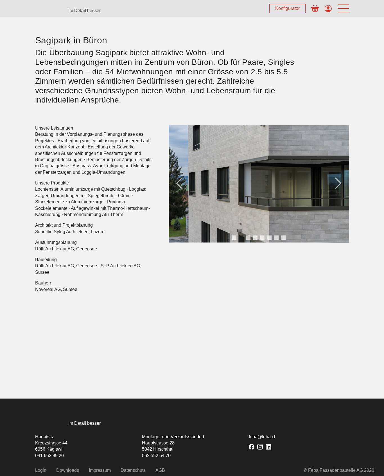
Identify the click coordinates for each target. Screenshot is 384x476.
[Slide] (234, 238)
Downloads (67, 470)
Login (40, 470)
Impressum (100, 470)
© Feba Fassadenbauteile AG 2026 (339, 470)
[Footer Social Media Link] (251, 447)
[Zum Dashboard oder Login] (328, 9)
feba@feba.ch (263, 436)
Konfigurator (287, 8)
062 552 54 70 (156, 455)
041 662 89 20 (49, 455)
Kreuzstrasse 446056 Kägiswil (51, 446)
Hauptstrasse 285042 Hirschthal (158, 446)
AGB (160, 470)
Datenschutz (133, 470)
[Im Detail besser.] (49, 420)
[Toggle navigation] (343, 9)
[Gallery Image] (259, 184)
